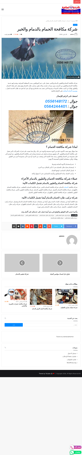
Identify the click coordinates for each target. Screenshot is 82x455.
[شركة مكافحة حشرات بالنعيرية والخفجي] (16, 294)
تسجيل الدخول (72, 353)
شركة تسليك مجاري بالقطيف (68, 307)
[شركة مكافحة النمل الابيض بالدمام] (41, 297)
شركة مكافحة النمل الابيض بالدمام (42, 309)
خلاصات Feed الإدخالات (69, 356)
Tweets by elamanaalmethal (64, 336)
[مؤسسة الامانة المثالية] (71, 9)
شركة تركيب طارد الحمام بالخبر (63, 215)
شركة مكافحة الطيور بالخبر (32, 215)
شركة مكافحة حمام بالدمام (57, 218)
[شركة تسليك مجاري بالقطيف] (66, 296)
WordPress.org (71, 362)
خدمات (68, 21)
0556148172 (56, 101)
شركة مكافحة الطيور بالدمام (17, 215)
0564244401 (55, 106)
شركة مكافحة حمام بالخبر (71, 218)
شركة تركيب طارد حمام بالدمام (47, 215)
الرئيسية (73, 21)
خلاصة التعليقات (71, 359)
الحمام (66, 187)
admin (72, 34)
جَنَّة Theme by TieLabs (46, 373)
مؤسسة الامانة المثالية (70, 91)
